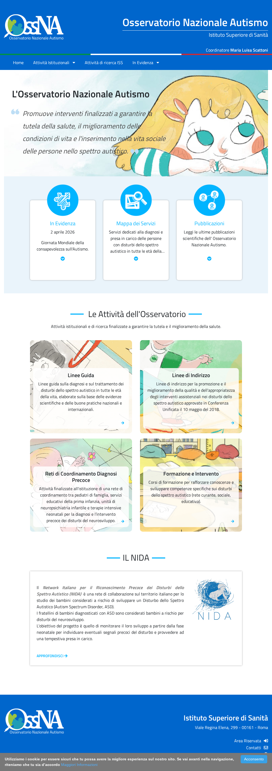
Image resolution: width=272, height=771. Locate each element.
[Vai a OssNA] (34, 27)
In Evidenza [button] (144, 62)
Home (18, 62)
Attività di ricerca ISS (104, 62)
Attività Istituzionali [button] (53, 62)
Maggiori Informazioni (79, 764)
